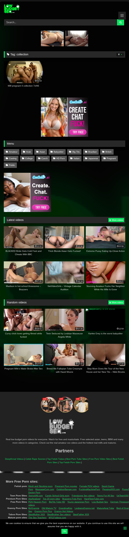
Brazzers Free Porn (72, 498)
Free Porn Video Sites (100, 459)
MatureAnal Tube (105, 508)
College (29, 158)
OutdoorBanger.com (66, 489)
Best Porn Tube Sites (76, 459)
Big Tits (76, 152)
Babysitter (59, 152)
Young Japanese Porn (78, 502)
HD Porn (60, 158)
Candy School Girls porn (57, 495)
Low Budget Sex (100, 502)
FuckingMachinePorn (89, 489)
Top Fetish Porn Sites (70, 462)
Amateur (13, 152)
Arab (28, 152)
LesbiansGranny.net (85, 508)
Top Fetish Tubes (55, 459)
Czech (44, 158)
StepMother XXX (36, 514)
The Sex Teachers (37, 517)
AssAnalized (34, 498)
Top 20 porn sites (51, 498)
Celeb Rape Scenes (35, 459)
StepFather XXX (81, 514)
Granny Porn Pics (43, 511)
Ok (64, 531)
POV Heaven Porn (37, 502)
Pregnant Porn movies (66, 486)
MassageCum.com (44, 489)
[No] (125, 528)
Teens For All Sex (105, 495)
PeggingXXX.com (111, 489)
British (108, 152)
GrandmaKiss (65, 508)
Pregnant (111, 158)
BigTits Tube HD (57, 502)
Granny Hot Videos (63, 511)
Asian (42, 152)
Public (12, 165)
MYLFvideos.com (57, 517)
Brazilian (92, 152)
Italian (77, 158)
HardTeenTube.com (94, 498)
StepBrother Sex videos (59, 514)
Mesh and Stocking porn (40, 486)
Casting (13, 158)
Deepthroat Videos (14, 459)
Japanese (93, 158)
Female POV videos (89, 486)
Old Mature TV (49, 508)
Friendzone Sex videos (83, 495)
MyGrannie (33, 508)
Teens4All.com (35, 495)
